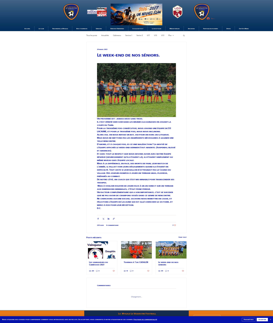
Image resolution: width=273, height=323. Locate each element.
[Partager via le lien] (114, 219)
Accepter (262, 319)
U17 (148, 35)
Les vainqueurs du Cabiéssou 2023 (98, 263)
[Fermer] (270, 319)
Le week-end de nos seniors (168, 263)
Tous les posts (91, 35)
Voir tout (183, 237)
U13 (162, 35)
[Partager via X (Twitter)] (103, 219)
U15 (155, 35)
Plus (169, 35)
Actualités (105, 35)
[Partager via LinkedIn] (108, 219)
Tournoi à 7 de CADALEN (136, 262)
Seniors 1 (128, 35)
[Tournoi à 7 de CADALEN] (136, 250)
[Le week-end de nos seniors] (171, 250)
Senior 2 (139, 35)
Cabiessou (117, 35)
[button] (97, 11)
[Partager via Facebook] (98, 219)
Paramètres (249, 319)
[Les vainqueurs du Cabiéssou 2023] (101, 250)
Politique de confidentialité (145, 319)
